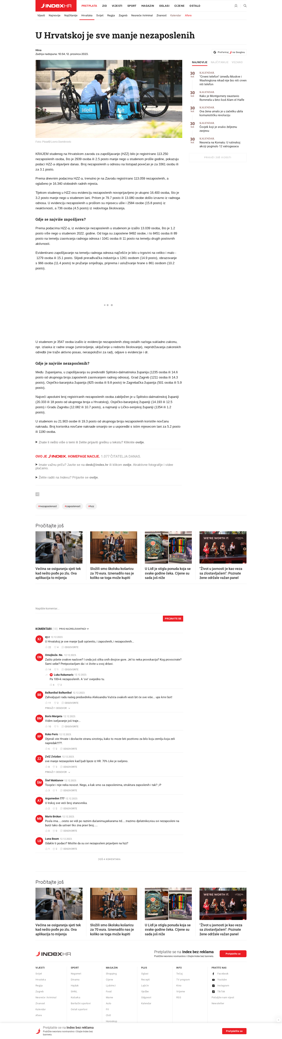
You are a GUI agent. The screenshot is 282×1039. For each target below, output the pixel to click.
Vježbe (145, 991)
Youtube (222, 979)
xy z (47, 636)
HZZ (91, 506)
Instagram (223, 985)
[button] (40, 546)
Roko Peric (51, 734)
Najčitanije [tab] (220, 62)
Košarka (75, 997)
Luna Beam (52, 838)
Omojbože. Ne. (54, 655)
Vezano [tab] (237, 62)
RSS (178, 997)
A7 (39, 800)
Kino (178, 985)
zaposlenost (72, 506)
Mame (109, 997)
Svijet (99, 15)
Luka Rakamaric (63, 674)
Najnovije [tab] (200, 62)
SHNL (74, 991)
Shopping (111, 973)
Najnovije (54, 15)
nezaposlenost (47, 506)
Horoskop (111, 1021)
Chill (108, 1015)
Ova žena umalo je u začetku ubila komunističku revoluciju (221, 111)
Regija (111, 15)
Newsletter (218, 1003)
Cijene (179, 5)
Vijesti (117, 5)
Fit (107, 1009)
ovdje (127, 465)
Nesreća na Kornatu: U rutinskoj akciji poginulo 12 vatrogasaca (220, 142)
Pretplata (89, 5)
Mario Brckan (53, 816)
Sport (131, 5)
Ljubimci (111, 985)
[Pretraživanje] (244, 6)
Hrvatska (86, 15)
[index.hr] (56, 6)
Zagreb (123, 15)
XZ (39, 639)
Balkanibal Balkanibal (58, 692)
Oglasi (164, 5)
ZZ (39, 759)
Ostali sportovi (79, 1009)
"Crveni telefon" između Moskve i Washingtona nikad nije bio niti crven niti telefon (223, 78)
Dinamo (75, 979)
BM (39, 718)
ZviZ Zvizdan (53, 756)
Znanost (162, 15)
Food (109, 991)
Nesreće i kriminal (142, 15)
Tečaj (179, 973)
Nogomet (76, 973)
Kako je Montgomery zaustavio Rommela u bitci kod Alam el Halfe (222, 96)
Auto (108, 1003)
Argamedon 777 (54, 798)
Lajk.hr (145, 985)
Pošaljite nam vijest (223, 997)
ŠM (39, 782)
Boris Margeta (53, 716)
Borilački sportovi (81, 1003)
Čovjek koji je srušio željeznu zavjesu (218, 127)
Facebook (223, 973)
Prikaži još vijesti (217, 157)
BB (39, 695)
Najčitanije (71, 15)
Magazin (112, 967)
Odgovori (146, 997)
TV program (183, 979)
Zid (104, 5)
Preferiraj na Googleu (231, 52)
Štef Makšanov (54, 780)
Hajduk (75, 985)
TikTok (221, 991)
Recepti (145, 979)
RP (39, 736)
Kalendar (175, 15)
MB (39, 818)
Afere (188, 15)
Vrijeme (180, 991)
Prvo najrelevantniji (72, 629)
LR (51, 675)
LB (39, 841)
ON (39, 657)
